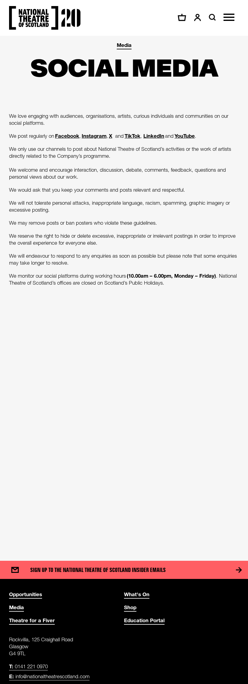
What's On (136, 594)
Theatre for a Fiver (32, 620)
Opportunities (25, 594)
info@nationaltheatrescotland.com (49, 676)
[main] (124, 292)
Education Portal (144, 620)
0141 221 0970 (28, 666)
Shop (130, 607)
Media (124, 45)
